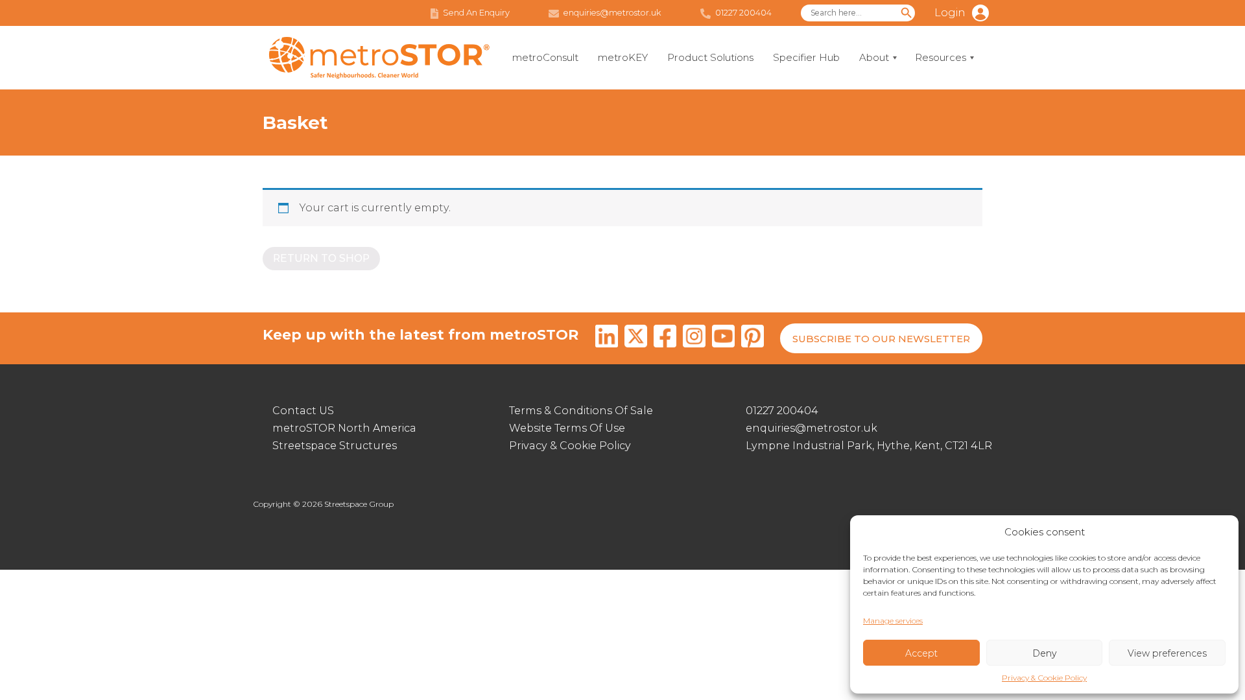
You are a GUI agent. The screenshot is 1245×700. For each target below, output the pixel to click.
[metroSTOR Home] (379, 58)
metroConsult (545, 57)
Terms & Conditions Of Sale (581, 410)
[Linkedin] (606, 338)
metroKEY (623, 57)
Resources (940, 57)
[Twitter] (635, 338)
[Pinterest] (752, 338)
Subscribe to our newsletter (881, 338)
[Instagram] (694, 338)
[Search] (906, 13)
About (874, 57)
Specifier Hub (806, 57)
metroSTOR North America (344, 428)
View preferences (1167, 653)
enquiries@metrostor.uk (811, 428)
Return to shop (321, 258)
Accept (921, 653)
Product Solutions (710, 57)
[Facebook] (665, 338)
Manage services (893, 620)
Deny (1044, 653)
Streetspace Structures (334, 445)
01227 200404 (782, 410)
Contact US (303, 410)
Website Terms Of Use (567, 428)
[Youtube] (723, 338)
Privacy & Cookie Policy (1044, 677)
